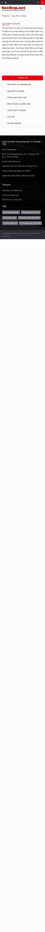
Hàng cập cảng (9, 218)
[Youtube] (6, 2)
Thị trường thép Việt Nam (30, 223)
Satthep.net (26, 233)
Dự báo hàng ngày (11, 212)
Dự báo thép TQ (10, 223)
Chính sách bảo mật (17, 97)
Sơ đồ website (14, 123)
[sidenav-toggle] (41, 8)
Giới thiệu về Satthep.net (19, 84)
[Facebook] (2, 2)
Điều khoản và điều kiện (19, 103)
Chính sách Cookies (16, 110)
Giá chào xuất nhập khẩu (29, 218)
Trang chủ (6, 16)
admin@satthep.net (12, 161)
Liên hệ (10, 116)
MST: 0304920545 (9, 149)
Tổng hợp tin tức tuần (30, 212)
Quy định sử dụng (19, 16)
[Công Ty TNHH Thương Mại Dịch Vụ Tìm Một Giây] (13, 8)
